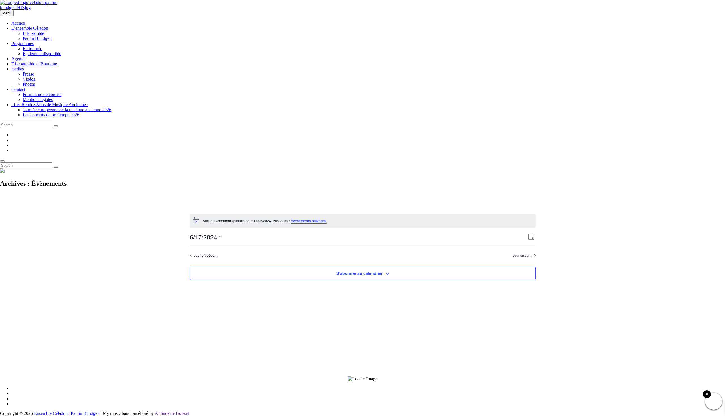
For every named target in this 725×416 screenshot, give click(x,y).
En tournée (32, 48)
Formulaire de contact (42, 94)
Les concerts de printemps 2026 (51, 114)
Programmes (22, 43)
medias (17, 69)
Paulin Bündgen (37, 38)
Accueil (18, 23)
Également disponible (42, 53)
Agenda (18, 58)
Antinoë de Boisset (172, 413)
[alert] (363, 221)
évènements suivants (309, 220)
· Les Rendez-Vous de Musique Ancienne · (49, 104)
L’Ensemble (33, 33)
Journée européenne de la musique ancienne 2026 (67, 109)
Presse (28, 74)
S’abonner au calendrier (359, 273)
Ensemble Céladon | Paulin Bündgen (67, 413)
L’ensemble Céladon (29, 28)
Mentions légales (38, 99)
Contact (18, 89)
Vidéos (29, 79)
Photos (29, 84)
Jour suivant (522, 255)
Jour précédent (205, 255)
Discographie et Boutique (34, 63)
